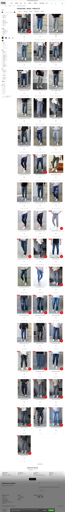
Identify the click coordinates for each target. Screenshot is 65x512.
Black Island (5, 31)
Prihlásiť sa (42, 490)
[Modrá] (6, 38)
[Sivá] (9, 38)
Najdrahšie (30, 11)
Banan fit (5, 64)
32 (4, 87)
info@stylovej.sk (21, 496)
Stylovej (20, 498)
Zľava (4, 20)
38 (4, 92)
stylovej (20, 499)
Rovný (4, 62)
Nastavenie (44, 510)
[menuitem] (12, 3)
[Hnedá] (3, 40)
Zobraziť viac (32, 479)
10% (4, 26)
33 (41, 39)
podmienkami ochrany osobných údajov (53, 487)
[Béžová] (13, 38)
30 (4, 85)
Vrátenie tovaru (4, 496)
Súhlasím (51, 510)
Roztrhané (5, 70)
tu (19, 510)
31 (4, 86)
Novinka (4, 17)
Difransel (5, 32)
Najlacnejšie (25, 11)
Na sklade (5, 15)
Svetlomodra (5, 45)
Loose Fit (5, 60)
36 (4, 91)
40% (4, 25)
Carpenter (5, 72)
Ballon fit (5, 66)
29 (35, 39)
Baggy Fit (5, 75)
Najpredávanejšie (36, 11)
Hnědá (4, 42)
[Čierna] (3, 38)
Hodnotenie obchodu (32, 467)
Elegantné (5, 71)
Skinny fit (5, 51)
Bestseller (5, 21)
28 (4, 82)
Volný (4, 61)
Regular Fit (5, 55)
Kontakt (3, 497)
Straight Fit (5, 56)
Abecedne (42, 11)
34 (4, 90)
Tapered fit (5, 65)
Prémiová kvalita (6, 22)
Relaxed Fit (5, 57)
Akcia (4, 16)
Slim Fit (4, 52)
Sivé (4, 46)
